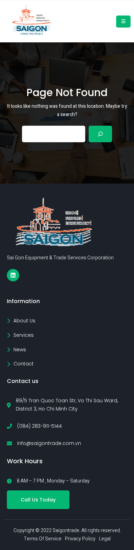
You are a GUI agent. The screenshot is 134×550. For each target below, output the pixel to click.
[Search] (100, 134)
